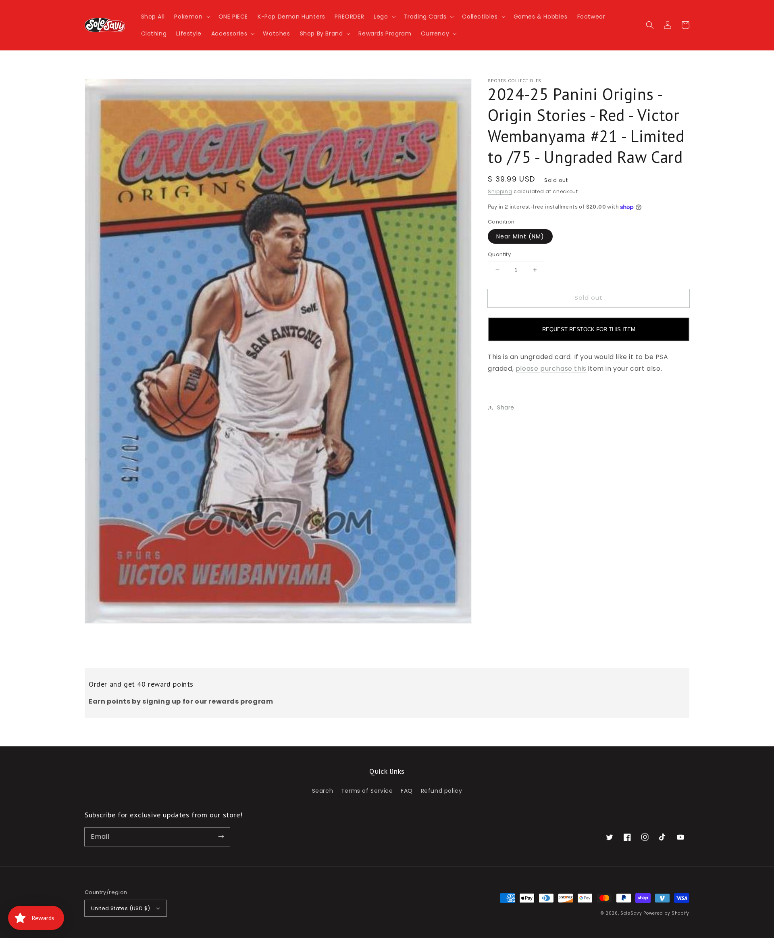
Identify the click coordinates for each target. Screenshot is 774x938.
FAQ (407, 791)
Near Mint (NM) (520, 236)
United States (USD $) (120, 908)
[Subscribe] (221, 837)
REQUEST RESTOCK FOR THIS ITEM (588, 329)
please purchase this (551, 368)
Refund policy (441, 791)
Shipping (500, 191)
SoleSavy (631, 913)
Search (322, 791)
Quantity (499, 254)
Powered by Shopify (666, 913)
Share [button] (505, 407)
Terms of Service (367, 791)
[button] (191, 16)
